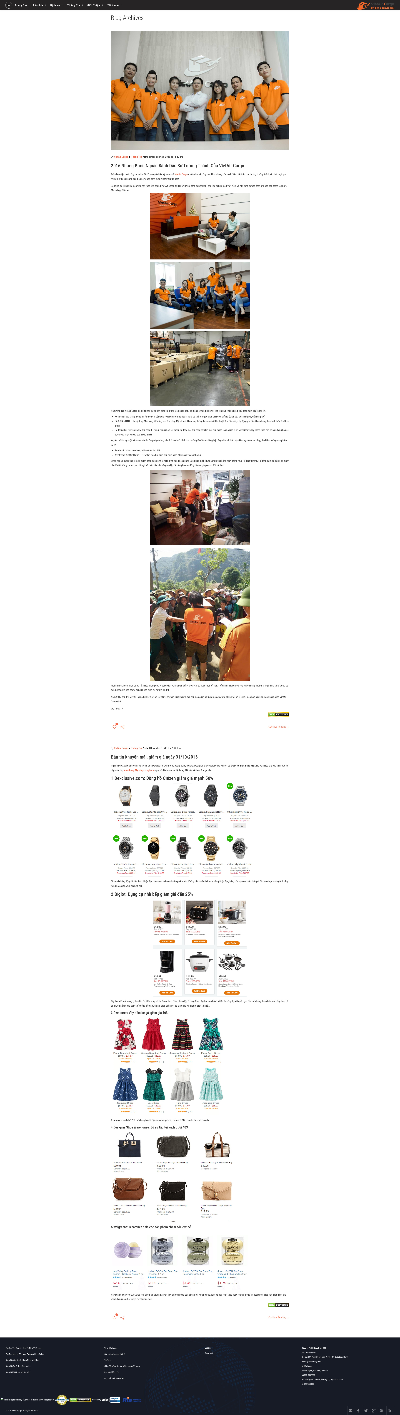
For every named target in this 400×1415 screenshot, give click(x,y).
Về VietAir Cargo (110, 1348)
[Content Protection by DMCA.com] (278, 714)
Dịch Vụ (55, 5)
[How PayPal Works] (115, 1400)
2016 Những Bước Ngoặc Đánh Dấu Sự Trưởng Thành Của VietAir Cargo (177, 165)
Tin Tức (107, 1360)
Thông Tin (73, 5)
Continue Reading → (278, 726)
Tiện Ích (38, 5)
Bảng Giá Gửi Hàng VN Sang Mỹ (18, 1372)
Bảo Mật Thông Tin (111, 1372)
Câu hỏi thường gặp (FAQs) (114, 1354)
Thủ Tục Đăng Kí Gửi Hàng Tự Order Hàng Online (25, 1354)
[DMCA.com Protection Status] (80, 1400)
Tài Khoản (113, 5)
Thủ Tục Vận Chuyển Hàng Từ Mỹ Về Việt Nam (23, 1348)
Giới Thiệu (93, 5)
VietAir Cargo (121, 156)
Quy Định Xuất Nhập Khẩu (114, 1378)
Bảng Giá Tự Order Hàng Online (18, 1366)
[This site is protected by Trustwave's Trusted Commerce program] (27, 1400)
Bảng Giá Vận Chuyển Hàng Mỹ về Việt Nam (22, 1360)
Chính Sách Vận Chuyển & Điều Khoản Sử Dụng (122, 1366)
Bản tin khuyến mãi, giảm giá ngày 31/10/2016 (154, 757)
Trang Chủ (21, 5)
